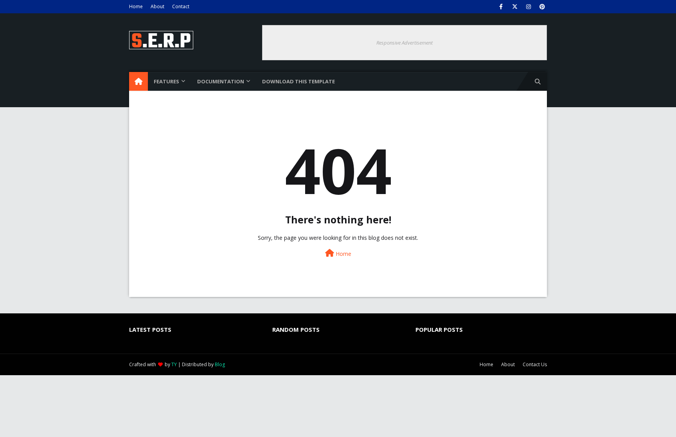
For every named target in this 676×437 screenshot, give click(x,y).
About (157, 6)
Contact (180, 6)
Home (136, 6)
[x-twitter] (515, 7)
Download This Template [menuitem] (298, 81)
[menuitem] (138, 81)
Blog (220, 364)
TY (174, 364)
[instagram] (528, 7)
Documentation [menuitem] (220, 81)
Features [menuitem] (166, 81)
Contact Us (535, 364)
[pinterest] (542, 7)
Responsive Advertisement (404, 42)
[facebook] (501, 7)
